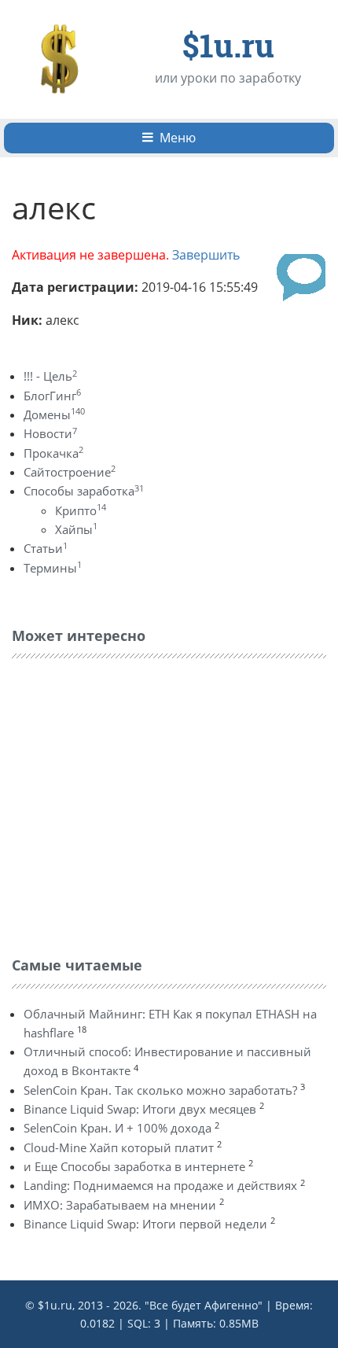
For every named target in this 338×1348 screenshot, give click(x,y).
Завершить (206, 254)
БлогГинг (52, 395)
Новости (50, 433)
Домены (54, 414)
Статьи (46, 548)
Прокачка (53, 453)
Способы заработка (84, 491)
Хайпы (76, 529)
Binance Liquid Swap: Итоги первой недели (145, 1224)
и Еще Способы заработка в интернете (134, 1166)
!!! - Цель (50, 376)
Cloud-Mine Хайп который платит (119, 1147)
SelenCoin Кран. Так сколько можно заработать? (160, 1090)
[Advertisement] (130, 803)
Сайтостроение (70, 472)
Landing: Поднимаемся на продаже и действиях (160, 1185)
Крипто (80, 510)
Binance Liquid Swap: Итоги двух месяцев (140, 1109)
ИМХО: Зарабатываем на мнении (120, 1205)
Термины (53, 568)
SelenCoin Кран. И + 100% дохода (117, 1128)
